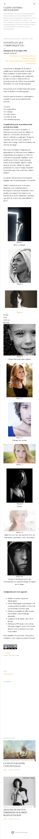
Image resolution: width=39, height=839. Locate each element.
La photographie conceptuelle (14, 764)
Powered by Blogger (21, 832)
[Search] (34, 3)
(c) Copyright (6, 653)
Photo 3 (19, 312)
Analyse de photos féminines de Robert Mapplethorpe (15, 812)
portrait (10, 674)
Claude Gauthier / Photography (13, 8)
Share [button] (5, 671)
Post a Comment (14, 770)
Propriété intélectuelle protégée (11, 655)
